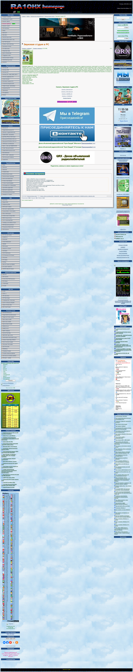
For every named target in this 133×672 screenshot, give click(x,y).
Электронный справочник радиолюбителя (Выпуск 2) (123, 211)
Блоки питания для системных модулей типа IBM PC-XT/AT (40, 181)
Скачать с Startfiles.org (67, 93)
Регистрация (75, 12)
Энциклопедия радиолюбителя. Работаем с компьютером (40, 180)
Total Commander (123, 253)
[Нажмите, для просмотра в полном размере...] (27, 64)
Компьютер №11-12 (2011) (32, 187)
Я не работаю (6, 379)
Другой (4, 376)
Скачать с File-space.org (67, 91)
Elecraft (5, 368)
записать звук (91, 196)
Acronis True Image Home (123, 255)
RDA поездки (123, 155)
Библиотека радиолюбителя (37, 16)
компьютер (56, 196)
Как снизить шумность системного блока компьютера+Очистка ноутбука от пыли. (45, 185)
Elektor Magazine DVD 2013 (123, 177)
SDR (4, 371)
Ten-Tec (5, 370)
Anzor (13, 634)
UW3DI (4, 373)
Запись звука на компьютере (47, 196)
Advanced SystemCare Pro (123, 257)
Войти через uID (10, 638)
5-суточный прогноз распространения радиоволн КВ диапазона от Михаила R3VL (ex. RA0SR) (123, 302)
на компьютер (76, 196)
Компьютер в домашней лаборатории (35, 182)
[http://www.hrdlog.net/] (123, 264)
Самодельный (6, 374)
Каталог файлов (67, 12)
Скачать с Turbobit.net (67, 96)
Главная (60, 12)
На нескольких (6, 377)
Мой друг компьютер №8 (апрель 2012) (36, 190)
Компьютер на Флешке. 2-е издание (35, 183)
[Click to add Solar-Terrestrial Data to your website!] (123, 296)
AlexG (8, 634)
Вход (80, 12)
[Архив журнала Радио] (123, 315)
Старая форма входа (10, 645)
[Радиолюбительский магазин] (10, 123)
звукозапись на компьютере (66, 196)
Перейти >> (123, 148)
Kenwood (5, 364)
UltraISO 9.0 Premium (123, 249)
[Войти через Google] (13, 642)
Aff (10, 634)
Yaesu (4, 366)
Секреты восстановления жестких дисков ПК (37, 186)
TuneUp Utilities (123, 251)
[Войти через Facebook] (7, 642)
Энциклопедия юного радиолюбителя (123, 160)
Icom (4, 367)
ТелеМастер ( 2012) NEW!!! (123, 194)
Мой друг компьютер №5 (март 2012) (35, 189)
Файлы (28, 16)
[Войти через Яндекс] (10, 642)
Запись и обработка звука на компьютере (36, 178)
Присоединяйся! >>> (88, 143)
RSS (131, 8)
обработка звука (84, 196)
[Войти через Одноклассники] (16, 642)
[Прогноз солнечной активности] (123, 274)
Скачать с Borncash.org (67, 89)
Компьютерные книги (50, 16)
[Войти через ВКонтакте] (4, 642)
